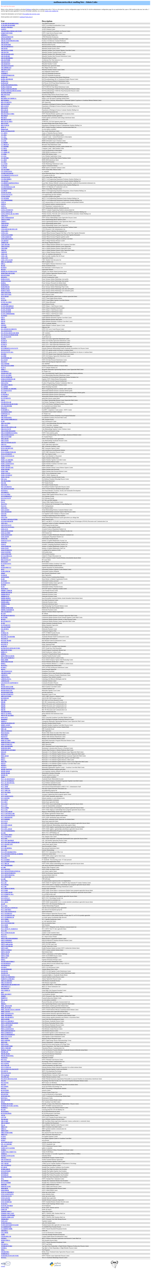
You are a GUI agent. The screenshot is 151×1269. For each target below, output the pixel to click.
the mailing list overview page (31, 14)
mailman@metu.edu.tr (26, 17)
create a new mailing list (51, 11)
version (3, 1266)
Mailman (28, 9)
